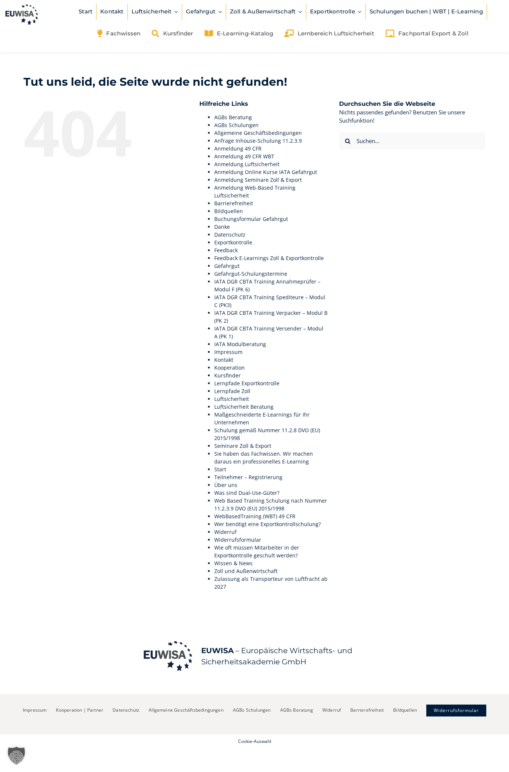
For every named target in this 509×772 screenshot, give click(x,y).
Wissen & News (233, 563)
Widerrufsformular (237, 539)
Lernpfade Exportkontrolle (246, 383)
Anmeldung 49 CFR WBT (244, 156)
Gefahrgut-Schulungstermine (250, 273)
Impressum (228, 351)
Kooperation (229, 367)
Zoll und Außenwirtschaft (246, 571)
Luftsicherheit (231, 398)
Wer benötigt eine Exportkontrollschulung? (267, 524)
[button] (16, 755)
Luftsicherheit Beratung (244, 406)
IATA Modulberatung (240, 344)
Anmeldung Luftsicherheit (246, 164)
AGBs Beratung (233, 117)
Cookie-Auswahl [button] (254, 741)
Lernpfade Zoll (232, 391)
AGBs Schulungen (236, 125)
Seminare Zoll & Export (242, 445)
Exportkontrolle (233, 242)
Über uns (225, 484)
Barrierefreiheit (233, 203)
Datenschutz (230, 234)
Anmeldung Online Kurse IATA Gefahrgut (265, 171)
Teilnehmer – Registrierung (248, 477)
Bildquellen (228, 211)
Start (220, 469)
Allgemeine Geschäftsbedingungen (258, 132)
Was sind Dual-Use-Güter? (246, 492)
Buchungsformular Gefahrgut (251, 218)
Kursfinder (227, 375)
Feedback (226, 250)
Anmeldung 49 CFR (238, 148)
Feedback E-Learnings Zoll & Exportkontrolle (269, 258)
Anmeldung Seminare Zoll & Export (258, 179)
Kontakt (223, 359)
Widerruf (225, 531)
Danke (222, 226)
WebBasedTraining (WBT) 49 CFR (254, 516)
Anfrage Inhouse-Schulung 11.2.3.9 (258, 140)
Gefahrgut (227, 265)
